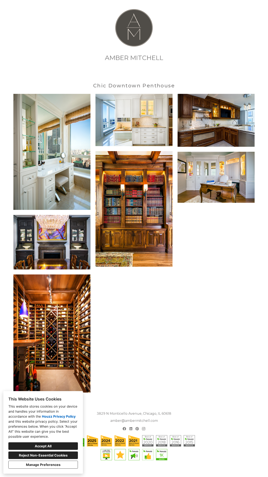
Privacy (123, 470)
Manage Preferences (43, 465)
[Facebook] (124, 428)
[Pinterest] (137, 428)
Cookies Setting (140, 470)
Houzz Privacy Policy (59, 416)
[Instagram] (143, 428)
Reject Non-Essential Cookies (43, 455)
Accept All (43, 446)
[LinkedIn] (130, 428)
